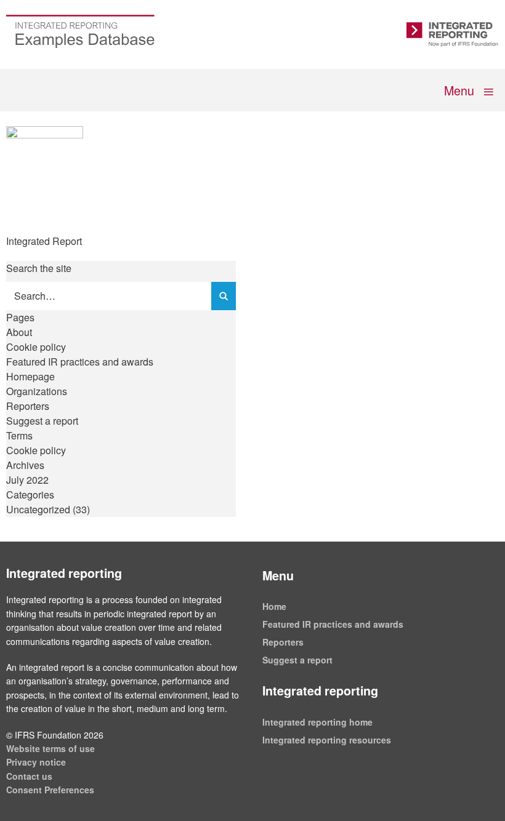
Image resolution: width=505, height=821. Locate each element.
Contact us (29, 776)
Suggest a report (42, 421)
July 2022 (27, 480)
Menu (460, 90)
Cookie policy (36, 347)
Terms (19, 435)
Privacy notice (36, 762)
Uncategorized (38, 509)
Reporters (27, 406)
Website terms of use (50, 748)
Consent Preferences (50, 789)
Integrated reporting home (317, 722)
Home (274, 606)
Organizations (36, 391)
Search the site (38, 268)
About (19, 332)
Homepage (30, 376)
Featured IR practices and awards (79, 361)
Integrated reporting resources (326, 740)
